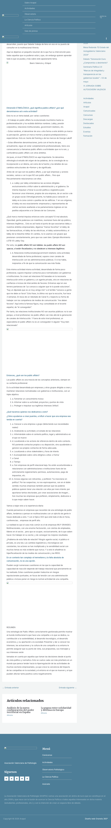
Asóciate (46, 784)
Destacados (88, 123)
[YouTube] (22, 779)
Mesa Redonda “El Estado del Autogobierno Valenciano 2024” (96, 51)
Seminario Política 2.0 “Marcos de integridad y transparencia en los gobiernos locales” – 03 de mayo (95, 74)
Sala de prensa (31, 31)
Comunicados (89, 111)
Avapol (86, 107)
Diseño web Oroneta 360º (96, 819)
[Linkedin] (27, 779)
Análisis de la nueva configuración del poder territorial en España (20, 710)
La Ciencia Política (33, 20)
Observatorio (30, 14)
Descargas (88, 119)
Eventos (86, 132)
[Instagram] (17, 779)
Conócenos (47, 755)
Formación (87, 136)
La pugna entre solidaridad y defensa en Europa (56, 708)
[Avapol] (10, 17)
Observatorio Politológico (53, 769)
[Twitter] (12, 779)
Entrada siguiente (68, 688)
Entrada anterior (10, 688)
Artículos (28, 25)
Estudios (87, 127)
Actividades (30, 8)
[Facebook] (6, 779)
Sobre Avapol (30, 3)
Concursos (88, 115)
